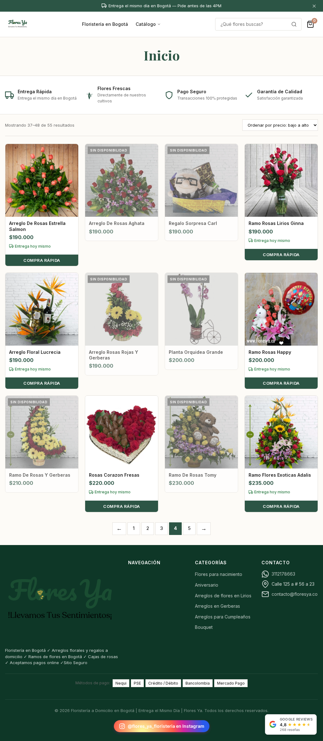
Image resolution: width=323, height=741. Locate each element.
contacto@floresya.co (295, 594)
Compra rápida (41, 260)
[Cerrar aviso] (314, 6)
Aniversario (206, 585)
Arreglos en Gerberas (217, 606)
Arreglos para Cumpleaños (222, 616)
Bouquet (204, 627)
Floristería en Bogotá (105, 24)
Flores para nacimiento (218, 574)
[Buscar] (294, 24)
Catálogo (146, 24)
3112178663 (283, 574)
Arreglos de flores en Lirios (223, 595)
